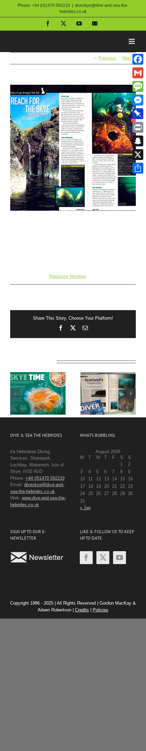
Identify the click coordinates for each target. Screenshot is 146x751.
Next (126, 58)
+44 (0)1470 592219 (45, 478)
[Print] (138, 127)
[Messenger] (138, 100)
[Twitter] (102, 557)
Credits (82, 609)
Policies (100, 609)
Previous (107, 58)
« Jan (85, 507)
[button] (15, 393)
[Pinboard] (138, 114)
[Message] (138, 86)
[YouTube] (119, 557)
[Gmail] (138, 73)
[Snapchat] (138, 141)
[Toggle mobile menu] (132, 41)
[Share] (138, 168)
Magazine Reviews (67, 276)
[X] (138, 154)
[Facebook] (86, 557)
